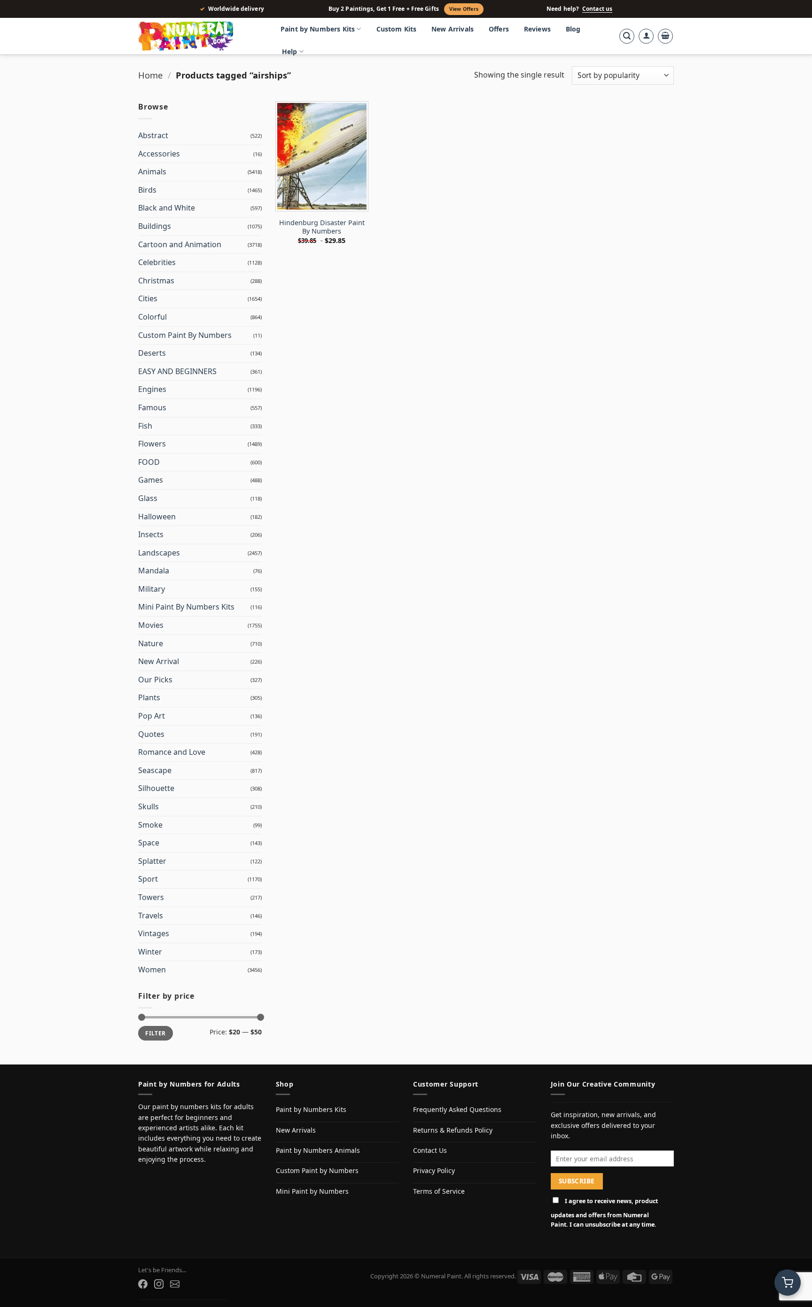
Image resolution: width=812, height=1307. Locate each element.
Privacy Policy (434, 1170)
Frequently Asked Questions (457, 1109)
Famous (152, 407)
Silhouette (156, 788)
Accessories (159, 154)
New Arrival (158, 661)
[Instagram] (159, 1284)
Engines (152, 389)
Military (151, 589)
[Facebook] (143, 1284)
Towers (151, 897)
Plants (149, 697)
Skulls (148, 806)
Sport (148, 879)
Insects (151, 534)
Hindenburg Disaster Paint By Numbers (322, 227)
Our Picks (155, 679)
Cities (147, 298)
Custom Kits (396, 28)
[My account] (646, 36)
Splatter (152, 861)
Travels (150, 915)
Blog (573, 28)
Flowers (152, 443)
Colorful (152, 317)
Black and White (166, 208)
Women (152, 969)
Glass (147, 498)
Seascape (155, 770)
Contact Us (430, 1150)
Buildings (154, 226)
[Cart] (665, 36)
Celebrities (157, 262)
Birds (147, 190)
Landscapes (159, 553)
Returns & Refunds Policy (452, 1130)
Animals (152, 171)
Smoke (150, 825)
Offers (499, 28)
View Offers (463, 9)
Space (148, 842)
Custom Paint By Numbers (185, 335)
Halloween (157, 516)
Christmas (156, 280)
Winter (150, 952)
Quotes (151, 734)
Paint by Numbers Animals (318, 1150)
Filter (155, 1033)
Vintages (153, 933)
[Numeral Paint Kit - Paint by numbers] (199, 36)
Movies (151, 625)
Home (150, 75)
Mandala (153, 570)
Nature (150, 643)
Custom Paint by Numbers (317, 1170)
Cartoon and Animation (179, 244)
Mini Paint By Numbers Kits (186, 607)
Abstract (153, 135)
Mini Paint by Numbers (312, 1191)
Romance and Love (171, 752)
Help (289, 51)
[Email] (175, 1284)
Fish (145, 426)
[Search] (626, 36)
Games (150, 480)
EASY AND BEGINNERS (177, 371)
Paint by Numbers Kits (318, 28)
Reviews (537, 28)
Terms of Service (439, 1191)
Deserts (152, 353)
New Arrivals (452, 28)
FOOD (149, 462)
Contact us (597, 9)
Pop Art (151, 716)
